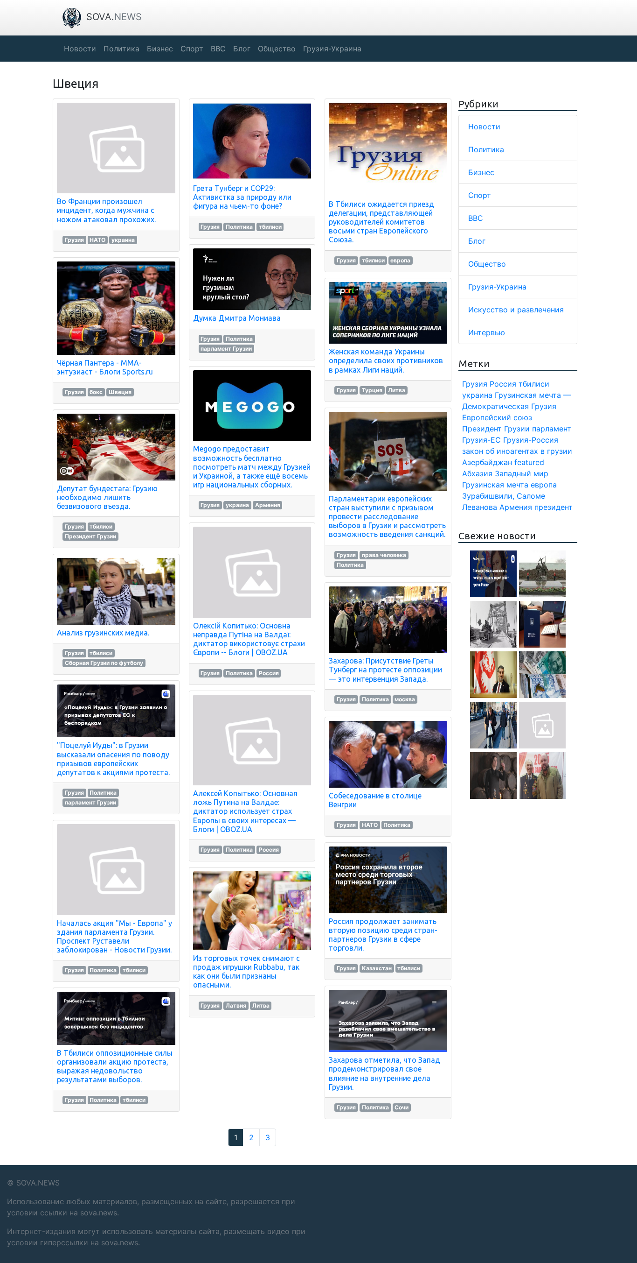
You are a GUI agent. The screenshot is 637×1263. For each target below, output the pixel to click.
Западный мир (521, 473)
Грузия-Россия (530, 440)
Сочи (402, 1107)
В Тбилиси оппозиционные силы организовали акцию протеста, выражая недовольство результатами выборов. (115, 1066)
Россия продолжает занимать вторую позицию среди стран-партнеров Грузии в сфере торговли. (383, 935)
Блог (476, 241)
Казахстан (377, 968)
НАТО (97, 239)
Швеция (120, 391)
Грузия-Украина (497, 286)
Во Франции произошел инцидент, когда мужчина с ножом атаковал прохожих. (106, 210)
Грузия (74, 239)
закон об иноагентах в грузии (517, 451)
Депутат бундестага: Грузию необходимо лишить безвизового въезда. (107, 497)
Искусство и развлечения (516, 309)
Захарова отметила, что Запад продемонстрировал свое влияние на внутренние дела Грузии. (384, 1073)
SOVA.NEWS (38, 1182)
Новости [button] (80, 48)
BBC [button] (218, 48)
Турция (372, 390)
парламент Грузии (90, 802)
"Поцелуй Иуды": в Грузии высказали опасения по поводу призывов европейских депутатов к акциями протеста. (113, 758)
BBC (475, 218)
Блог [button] (241, 48)
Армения (267, 504)
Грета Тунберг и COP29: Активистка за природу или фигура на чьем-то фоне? (242, 197)
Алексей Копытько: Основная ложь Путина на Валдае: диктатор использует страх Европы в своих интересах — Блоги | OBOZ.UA (245, 811)
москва (405, 699)
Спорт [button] (191, 48)
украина (123, 239)
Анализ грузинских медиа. (103, 632)
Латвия (236, 1005)
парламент (551, 428)
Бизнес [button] (160, 48)
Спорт (479, 195)
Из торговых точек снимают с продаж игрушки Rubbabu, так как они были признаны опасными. (246, 971)
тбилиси (101, 526)
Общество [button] (277, 48)
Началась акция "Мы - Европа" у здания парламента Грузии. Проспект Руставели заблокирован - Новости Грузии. (114, 936)
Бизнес (481, 172)
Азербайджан (487, 462)
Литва (261, 1005)
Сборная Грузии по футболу (104, 662)
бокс (96, 391)
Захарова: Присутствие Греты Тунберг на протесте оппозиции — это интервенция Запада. (385, 669)
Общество (487, 263)
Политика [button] (121, 48)
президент (553, 507)
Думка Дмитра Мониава (237, 318)
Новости (484, 126)
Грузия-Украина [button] (332, 48)
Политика (103, 792)
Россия (269, 673)
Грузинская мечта (495, 484)
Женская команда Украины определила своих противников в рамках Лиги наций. (386, 360)
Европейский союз (497, 417)
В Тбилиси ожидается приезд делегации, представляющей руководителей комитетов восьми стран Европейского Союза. (381, 222)
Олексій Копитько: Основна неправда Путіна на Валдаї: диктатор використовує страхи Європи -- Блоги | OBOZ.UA (249, 639)
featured (529, 462)
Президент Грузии (90, 536)
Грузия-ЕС (481, 440)
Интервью (486, 332)
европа (400, 260)
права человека (384, 554)
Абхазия (477, 473)
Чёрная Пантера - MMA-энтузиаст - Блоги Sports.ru (105, 367)
